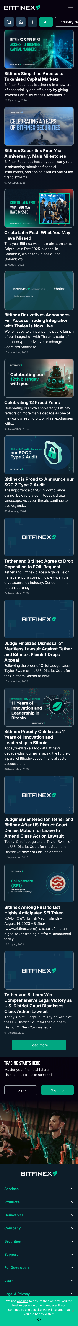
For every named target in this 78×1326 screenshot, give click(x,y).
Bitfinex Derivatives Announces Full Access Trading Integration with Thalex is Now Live (37, 320)
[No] (72, 1311)
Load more (39, 1045)
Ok (39, 1319)
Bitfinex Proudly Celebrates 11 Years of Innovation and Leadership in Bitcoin (34, 737)
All (46, 22)
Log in (26, 1091)
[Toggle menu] (70, 7)
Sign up (62, 1091)
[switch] (32, 22)
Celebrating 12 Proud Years (32, 402)
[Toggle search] (9, 22)
